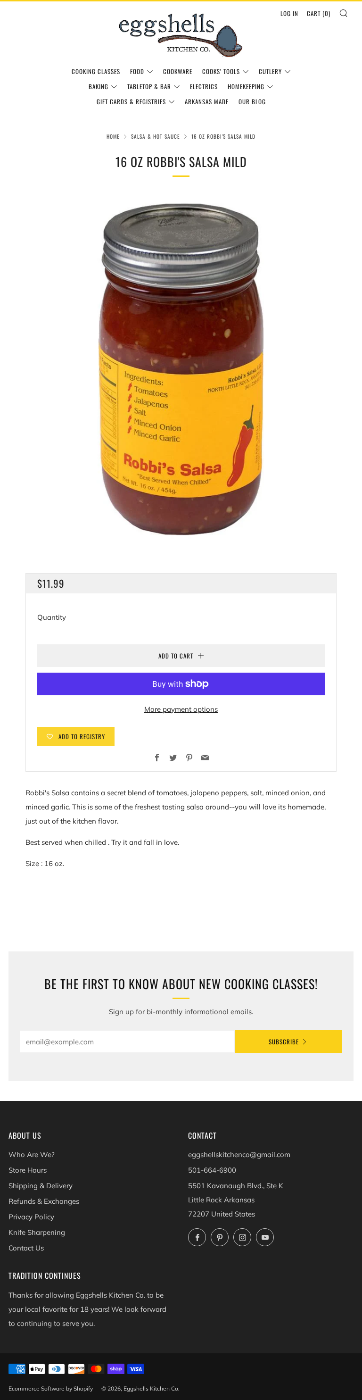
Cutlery (270, 71)
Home (113, 136)
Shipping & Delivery (40, 1185)
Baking (98, 86)
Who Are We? (31, 1154)
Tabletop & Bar (149, 86)
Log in (289, 13)
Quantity (51, 617)
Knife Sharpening (36, 1232)
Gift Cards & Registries (131, 101)
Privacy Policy (31, 1216)
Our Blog (252, 101)
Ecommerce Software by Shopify (50, 1388)
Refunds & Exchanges (43, 1201)
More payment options (181, 709)
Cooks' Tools (221, 71)
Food (137, 71)
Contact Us (26, 1247)
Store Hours (27, 1170)
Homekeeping (246, 86)
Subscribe (284, 1041)
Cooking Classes (96, 71)
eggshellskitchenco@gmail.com (239, 1154)
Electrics (204, 86)
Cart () (318, 13)
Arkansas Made (207, 101)
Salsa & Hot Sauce (155, 136)
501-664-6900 (212, 1170)
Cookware (177, 71)
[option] (181, 369)
